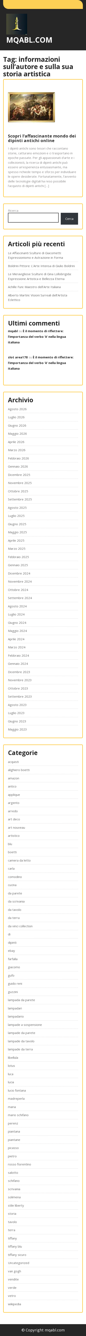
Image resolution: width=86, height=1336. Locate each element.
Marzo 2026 (16, 450)
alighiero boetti (19, 770)
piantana (14, 1131)
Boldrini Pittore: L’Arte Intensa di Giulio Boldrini (41, 266)
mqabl (13, 331)
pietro (12, 1156)
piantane (14, 1140)
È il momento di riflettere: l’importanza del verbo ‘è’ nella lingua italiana (37, 336)
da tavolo (14, 910)
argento (13, 803)
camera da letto (19, 860)
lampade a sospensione (25, 1025)
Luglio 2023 (16, 713)
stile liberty (16, 1205)
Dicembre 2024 (19, 573)
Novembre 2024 (20, 581)
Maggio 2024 (17, 631)
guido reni (15, 983)
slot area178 (18, 357)
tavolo (12, 1222)
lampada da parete (21, 1000)
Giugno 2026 (17, 425)
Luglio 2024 (16, 614)
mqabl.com (29, 40)
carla (11, 868)
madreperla (16, 1098)
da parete (15, 893)
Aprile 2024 (16, 639)
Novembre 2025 (20, 483)
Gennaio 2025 (18, 565)
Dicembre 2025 (19, 475)
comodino (15, 877)
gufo (11, 975)
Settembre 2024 (20, 598)
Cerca (69, 219)
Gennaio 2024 (18, 663)
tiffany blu (15, 1246)
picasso (13, 1148)
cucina (12, 885)
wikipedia (14, 1304)
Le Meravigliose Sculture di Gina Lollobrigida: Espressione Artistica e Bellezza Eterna (39, 276)
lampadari (15, 1008)
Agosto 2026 (17, 409)
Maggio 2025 (17, 532)
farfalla (13, 959)
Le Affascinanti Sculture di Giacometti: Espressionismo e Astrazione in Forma (35, 255)
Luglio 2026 (16, 417)
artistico (14, 835)
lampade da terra (20, 1049)
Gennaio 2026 (18, 466)
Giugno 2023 (17, 721)
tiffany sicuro (17, 1255)
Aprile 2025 (16, 540)
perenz (13, 1123)
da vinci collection (20, 926)
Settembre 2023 (20, 696)
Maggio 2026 (17, 433)
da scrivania (16, 901)
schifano (14, 1181)
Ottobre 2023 (18, 688)
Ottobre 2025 (18, 491)
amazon (13, 778)
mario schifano (18, 1115)
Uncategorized (18, 1263)
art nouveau (16, 827)
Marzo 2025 (16, 548)
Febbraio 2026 (18, 458)
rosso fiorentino (19, 1164)
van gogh (14, 1271)
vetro (12, 1296)
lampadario (16, 1016)
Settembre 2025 (20, 499)
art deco (14, 819)
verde (12, 1287)
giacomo (14, 967)
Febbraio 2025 (18, 557)
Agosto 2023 (17, 705)
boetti (12, 852)
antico (12, 786)
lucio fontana (17, 1090)
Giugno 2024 (17, 622)
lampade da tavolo (21, 1041)
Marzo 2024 (16, 647)
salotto (13, 1172)
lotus (11, 1066)
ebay (11, 950)
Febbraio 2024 (18, 655)
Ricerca (13, 210)
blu (10, 844)
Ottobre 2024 (18, 590)
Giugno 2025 (17, 524)
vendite (13, 1279)
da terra (14, 918)
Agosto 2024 (17, 606)
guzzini (13, 992)
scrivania (14, 1189)
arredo (13, 811)
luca (10, 1074)
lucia (11, 1082)
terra (11, 1230)
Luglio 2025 (16, 516)
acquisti (13, 762)
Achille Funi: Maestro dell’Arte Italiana (34, 287)
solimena (14, 1197)
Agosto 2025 (17, 507)
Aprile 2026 (16, 442)
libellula (13, 1057)
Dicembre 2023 (19, 672)
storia (12, 1213)
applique (14, 794)
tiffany (12, 1238)
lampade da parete (21, 1033)
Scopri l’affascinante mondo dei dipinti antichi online (42, 138)
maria (12, 1107)
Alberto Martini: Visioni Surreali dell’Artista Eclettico (37, 297)
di (9, 934)
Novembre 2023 (20, 680)
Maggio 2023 (17, 729)
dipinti (12, 942)
